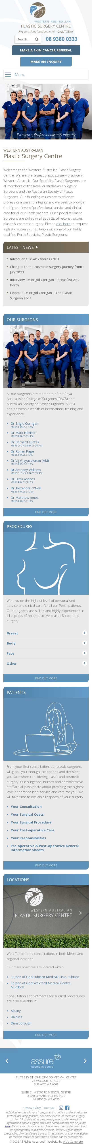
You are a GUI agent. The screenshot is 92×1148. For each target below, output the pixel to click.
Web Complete (73, 1142)
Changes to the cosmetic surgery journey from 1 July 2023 (47, 269)
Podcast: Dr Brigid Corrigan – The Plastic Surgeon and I (41, 295)
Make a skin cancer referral (46, 50)
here (7, 1126)
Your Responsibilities (28, 838)
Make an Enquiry (46, 61)
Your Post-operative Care (32, 830)
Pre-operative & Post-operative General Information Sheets (45, 848)
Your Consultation (26, 806)
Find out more (46, 512)
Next (85, 1060)
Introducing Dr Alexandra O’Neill (34, 259)
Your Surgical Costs (27, 814)
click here (63, 223)
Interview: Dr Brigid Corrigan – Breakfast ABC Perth (44, 282)
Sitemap (49, 1108)
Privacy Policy (32, 1108)
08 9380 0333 (61, 38)
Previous (6, 1060)
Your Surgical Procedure (31, 822)
